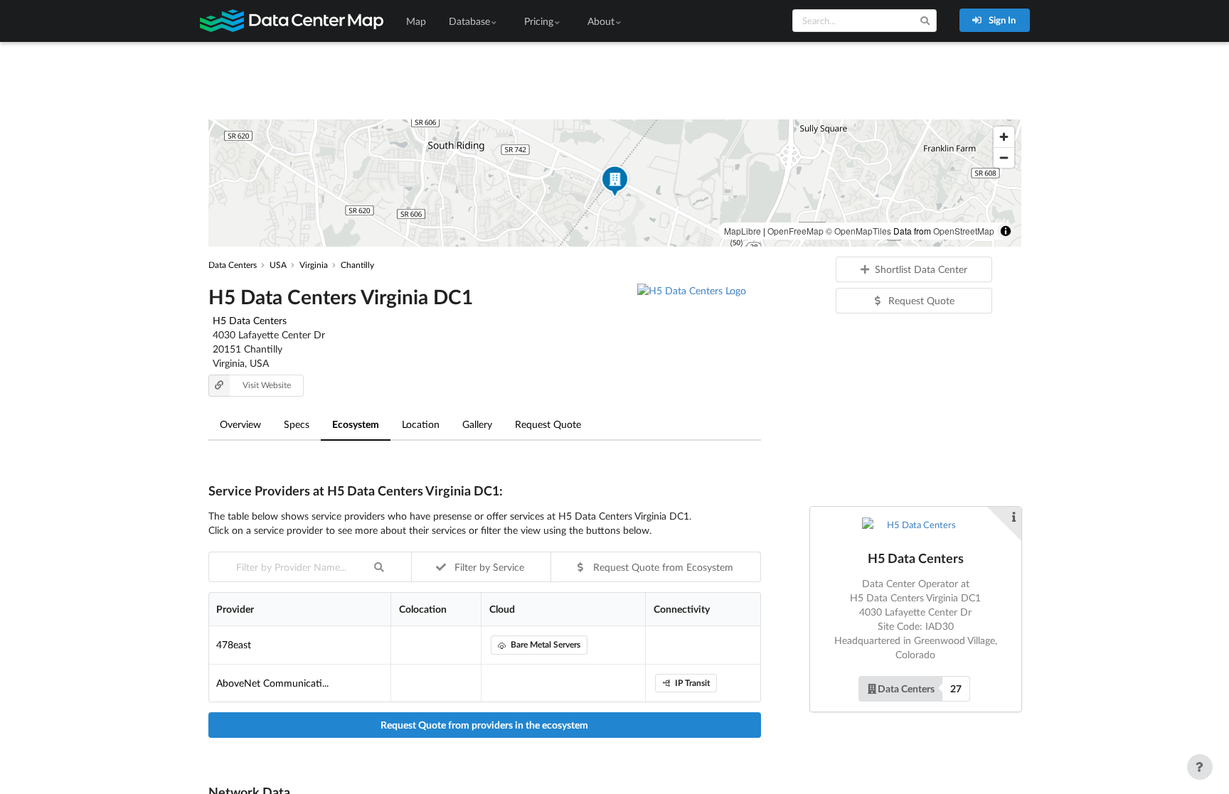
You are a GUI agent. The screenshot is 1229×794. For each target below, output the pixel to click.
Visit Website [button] (267, 385)
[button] (614, 183)
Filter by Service (488, 567)
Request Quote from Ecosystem (661, 567)
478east (233, 644)
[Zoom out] (1004, 157)
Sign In (1001, 20)
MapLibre (742, 231)
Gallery (477, 424)
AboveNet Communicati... (272, 683)
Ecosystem (355, 424)
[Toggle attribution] (1005, 231)
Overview (240, 424)
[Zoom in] (1004, 137)
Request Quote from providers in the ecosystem (484, 725)
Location (421, 424)
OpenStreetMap (963, 231)
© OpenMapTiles (858, 231)
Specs (296, 424)
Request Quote (548, 424)
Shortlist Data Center (921, 269)
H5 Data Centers (250, 320)
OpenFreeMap (795, 231)
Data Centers (906, 688)
